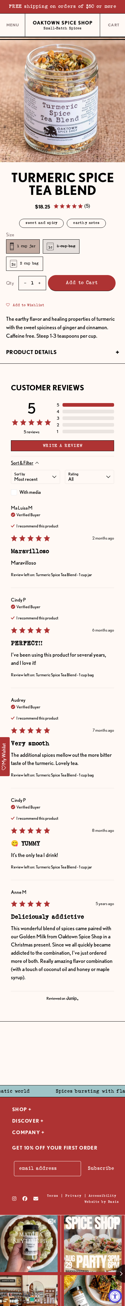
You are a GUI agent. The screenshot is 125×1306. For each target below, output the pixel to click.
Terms (52, 1195)
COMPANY (26, 1132)
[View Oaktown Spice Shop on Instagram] (14, 1198)
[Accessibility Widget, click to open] (115, 1296)
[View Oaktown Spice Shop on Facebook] (24, 1198)
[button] (71, 206)
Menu (12, 27)
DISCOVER (25, 1121)
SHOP (19, 1109)
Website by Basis (101, 1201)
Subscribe (101, 1168)
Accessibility (103, 1195)
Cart (114, 25)
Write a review (63, 446)
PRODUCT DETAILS (31, 352)
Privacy (73, 1195)
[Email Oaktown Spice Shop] (35, 1198)
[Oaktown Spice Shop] (62, 25)
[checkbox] (35, 492)
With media (30, 492)
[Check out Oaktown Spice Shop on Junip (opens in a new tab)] (72, 998)
